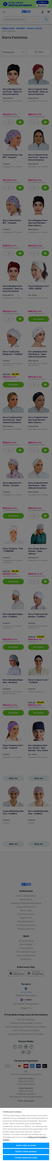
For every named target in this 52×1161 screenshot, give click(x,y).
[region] (26, 1134)
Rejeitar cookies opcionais (25, 1151)
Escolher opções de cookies (26, 1157)
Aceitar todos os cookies (26, 1145)
